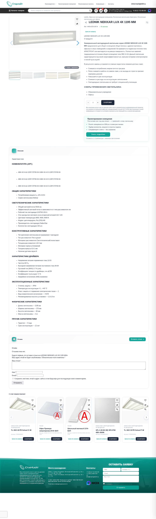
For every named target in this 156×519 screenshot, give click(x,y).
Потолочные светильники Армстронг (125, 17)
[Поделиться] (86, 22)
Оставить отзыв (136, 339)
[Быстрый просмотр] (32, 409)
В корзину (108, 102)
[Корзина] (106, 11)
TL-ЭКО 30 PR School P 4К (134, 430)
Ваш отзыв (16, 361)
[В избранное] (77, 19)
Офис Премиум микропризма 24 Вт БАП (48, 430)
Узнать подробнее (98, 134)
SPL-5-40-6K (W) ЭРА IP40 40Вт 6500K (105, 431)
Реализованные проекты (86, 4)
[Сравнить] (77, 23)
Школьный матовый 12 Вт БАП (78, 430)
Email (14, 375)
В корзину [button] (28, 439)
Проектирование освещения (67, 4)
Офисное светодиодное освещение (100, 17)
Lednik (86, 17)
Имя (14, 372)
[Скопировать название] (147, 22)
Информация (100, 4)
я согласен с (118, 484)
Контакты (111, 4)
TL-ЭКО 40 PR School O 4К (21, 430)
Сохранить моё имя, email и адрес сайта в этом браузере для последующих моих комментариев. (50, 379)
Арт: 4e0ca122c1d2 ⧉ (91, 26)
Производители (50, 4)
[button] (77, 43)
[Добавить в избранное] (32, 400)
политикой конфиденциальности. (122, 484)
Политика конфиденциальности (58, 484)
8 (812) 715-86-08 (139, 11)
